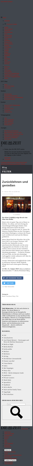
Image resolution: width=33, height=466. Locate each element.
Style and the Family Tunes (12, 389)
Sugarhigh (7, 392)
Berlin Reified (8, 347)
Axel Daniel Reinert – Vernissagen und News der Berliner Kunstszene (16, 341)
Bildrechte (7, 450)
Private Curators (9, 378)
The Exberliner (8, 394)
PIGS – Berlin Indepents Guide (14, 373)
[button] (3, 17)
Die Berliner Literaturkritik (12, 359)
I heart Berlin (8, 363)
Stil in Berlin (8, 387)
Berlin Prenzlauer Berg (8, 296)
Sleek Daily (7, 380)
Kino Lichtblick (25, 269)
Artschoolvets (8, 338)
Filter (6, 171)
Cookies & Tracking (10, 460)
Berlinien (7, 354)
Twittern (10, 283)
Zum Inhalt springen (6, 1)
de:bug (6, 356)
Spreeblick (7, 382)
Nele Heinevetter (9, 286)
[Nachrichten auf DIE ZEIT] (11, 144)
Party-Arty (7, 370)
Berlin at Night (8, 344)
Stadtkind (7, 385)
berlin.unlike (8, 349)
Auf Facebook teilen (13, 278)
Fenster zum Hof (9, 361)
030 (5, 335)
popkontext (7, 375)
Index (5, 366)
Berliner (6, 351)
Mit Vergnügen (8, 368)
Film (17, 296)
